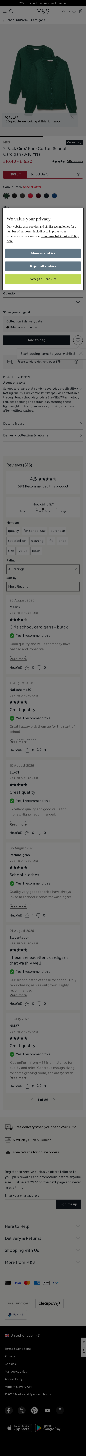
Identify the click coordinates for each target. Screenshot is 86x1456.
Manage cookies (43, 253)
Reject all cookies (43, 266)
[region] (43, 249)
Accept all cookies (43, 279)
